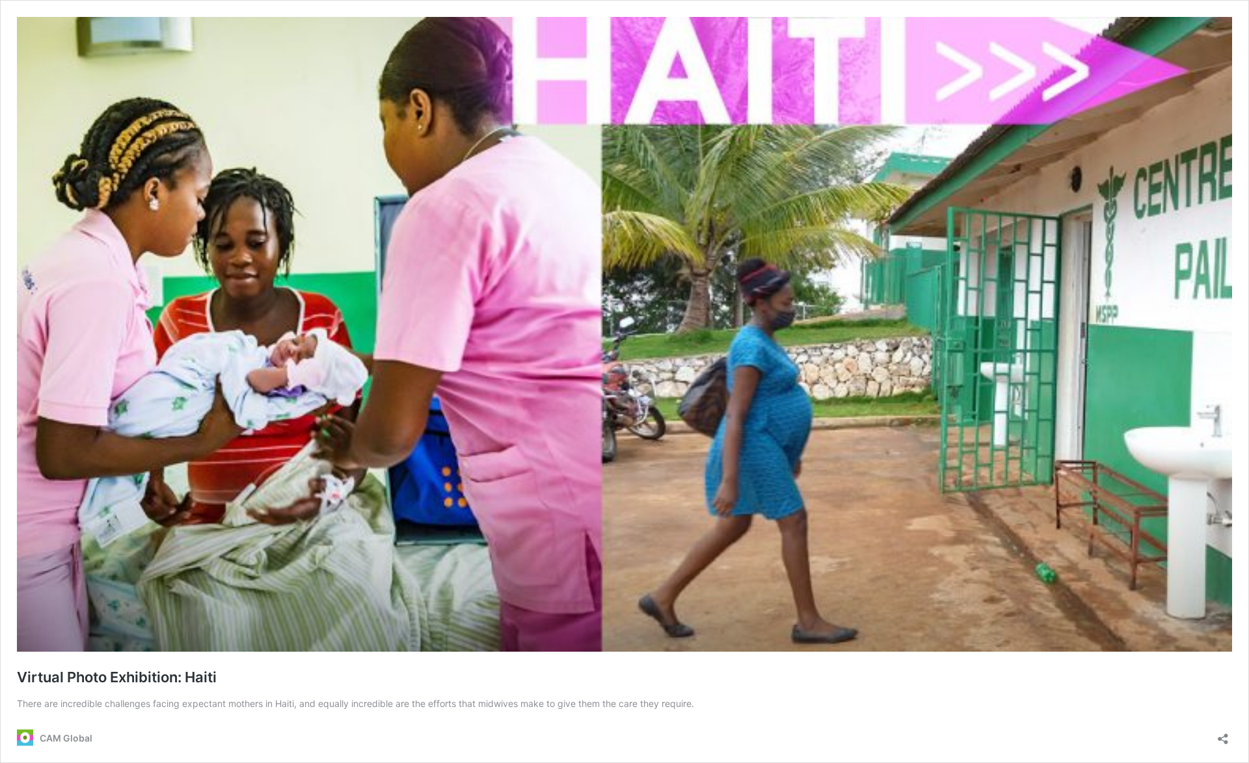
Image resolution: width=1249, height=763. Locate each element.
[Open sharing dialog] (1223, 735)
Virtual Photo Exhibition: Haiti (117, 677)
